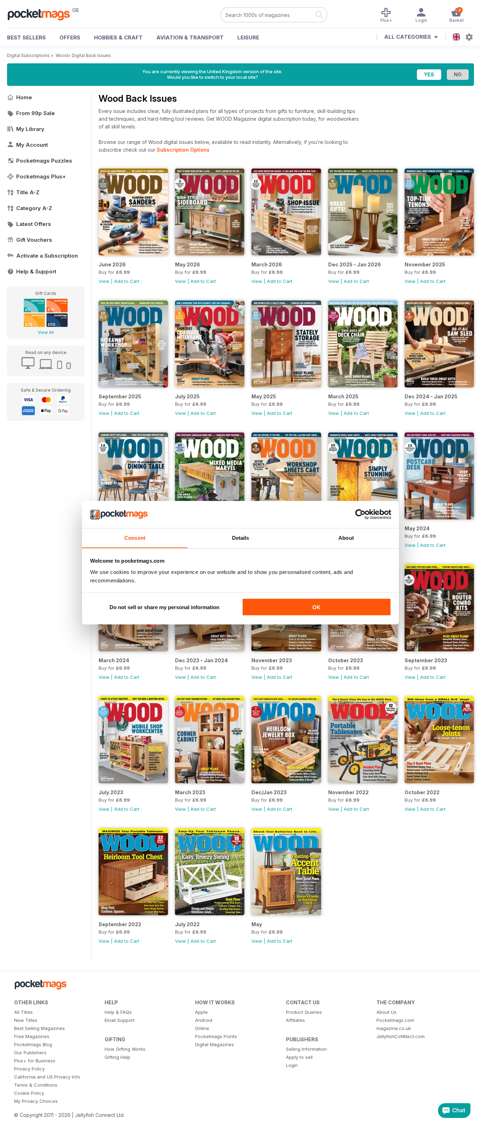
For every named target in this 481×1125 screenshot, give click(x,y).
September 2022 (120, 924)
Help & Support (36, 271)
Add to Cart (126, 281)
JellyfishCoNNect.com (400, 1036)
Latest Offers (33, 224)
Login (292, 1065)
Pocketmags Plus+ (41, 176)
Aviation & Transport (190, 37)
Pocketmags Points (216, 1036)
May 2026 (187, 264)
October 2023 (345, 660)
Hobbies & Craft (118, 37)
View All (46, 332)
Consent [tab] (134, 538)
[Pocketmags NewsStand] (42, 14)
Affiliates (295, 1020)
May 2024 (417, 528)
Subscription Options (183, 150)
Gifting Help (117, 1057)
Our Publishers (30, 1052)
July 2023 (111, 792)
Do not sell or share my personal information (164, 607)
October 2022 (422, 792)
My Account (32, 144)
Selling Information (306, 1049)
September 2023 (426, 660)
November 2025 (425, 264)
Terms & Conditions (35, 1085)
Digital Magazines (214, 1044)
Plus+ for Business (34, 1060)
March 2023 (190, 792)
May (256, 924)
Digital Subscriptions (28, 55)
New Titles (25, 1020)
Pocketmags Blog (33, 1044)
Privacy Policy (29, 1069)
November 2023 (271, 660)
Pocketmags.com (395, 1020)
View (104, 281)
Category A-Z (34, 208)
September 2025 (120, 396)
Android (203, 1020)
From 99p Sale (35, 113)
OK (316, 607)
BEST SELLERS (26, 37)
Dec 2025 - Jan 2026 (354, 264)
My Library (30, 129)
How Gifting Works (125, 1049)
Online (202, 1028)
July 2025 (187, 396)
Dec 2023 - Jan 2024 (201, 660)
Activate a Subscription (47, 255)
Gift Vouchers (34, 239)
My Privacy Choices (36, 1101)
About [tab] (346, 538)
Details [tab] (240, 538)
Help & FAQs (118, 1012)
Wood (62, 55)
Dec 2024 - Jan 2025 (431, 396)
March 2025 (343, 396)
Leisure (248, 37)
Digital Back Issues (91, 55)
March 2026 (266, 264)
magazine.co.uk (393, 1028)
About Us (386, 1012)
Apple (201, 1012)
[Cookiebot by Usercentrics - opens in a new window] (360, 514)
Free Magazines (31, 1036)
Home (24, 97)
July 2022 (187, 924)
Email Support (120, 1020)
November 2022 (348, 792)
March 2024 (114, 660)
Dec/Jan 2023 (269, 792)
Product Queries (304, 1012)
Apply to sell (299, 1057)
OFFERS (70, 37)
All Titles (23, 1012)
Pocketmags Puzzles (44, 160)
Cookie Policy (29, 1093)
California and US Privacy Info (47, 1077)
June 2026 (112, 264)
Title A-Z (27, 192)
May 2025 (263, 396)
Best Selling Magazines (39, 1028)
